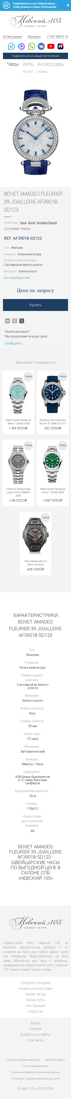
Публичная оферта (55, 1059)
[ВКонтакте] (7, 321)
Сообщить (13, 343)
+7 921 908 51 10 (57, 36)
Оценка (35, 1029)
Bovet (31, 222)
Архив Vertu (35, 1000)
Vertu (28, 64)
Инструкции (35, 1006)
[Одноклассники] (14, 321)
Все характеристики (17, 277)
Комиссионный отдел (35, 988)
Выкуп (28, 71)
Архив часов (35, 994)
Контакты (34, 36)
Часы (13, 64)
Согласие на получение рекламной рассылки (35, 1078)
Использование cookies (35, 1066)
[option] (35, 132)
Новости (35, 1011)
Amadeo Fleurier (47, 222)
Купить (35, 305)
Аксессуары (50, 64)
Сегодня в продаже (35, 983)
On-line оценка (12, 36)
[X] (21, 321)
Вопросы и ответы (35, 1034)
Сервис (42, 71)
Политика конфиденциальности (23, 1059)
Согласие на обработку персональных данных (35, 1072)
